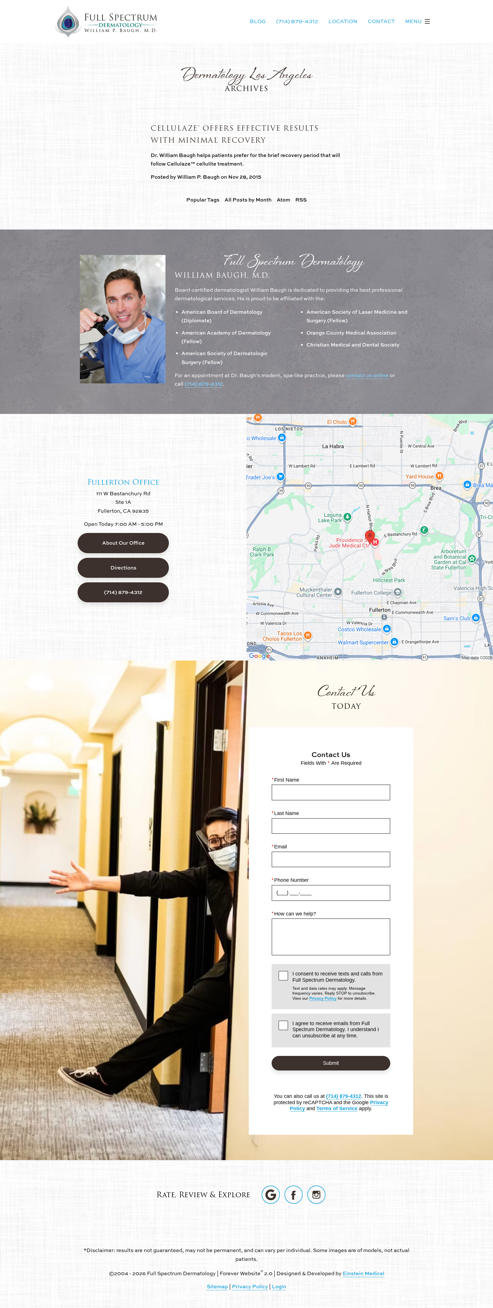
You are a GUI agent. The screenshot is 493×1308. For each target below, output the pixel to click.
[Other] (271, 1195)
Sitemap (217, 1286)
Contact (381, 21)
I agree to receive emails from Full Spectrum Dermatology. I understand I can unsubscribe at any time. (335, 1030)
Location (342, 21)
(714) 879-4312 (204, 383)
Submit (331, 1063)
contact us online (367, 375)
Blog (258, 21)
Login (279, 1286)
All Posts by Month (248, 199)
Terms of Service (336, 1108)
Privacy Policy (323, 998)
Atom (283, 199)
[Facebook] (293, 1195)
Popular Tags (202, 199)
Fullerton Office (123, 482)
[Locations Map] (369, 536)
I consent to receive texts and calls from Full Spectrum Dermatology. (337, 986)
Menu (413, 21)
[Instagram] (316, 1195)
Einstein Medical (363, 1273)
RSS (301, 199)
